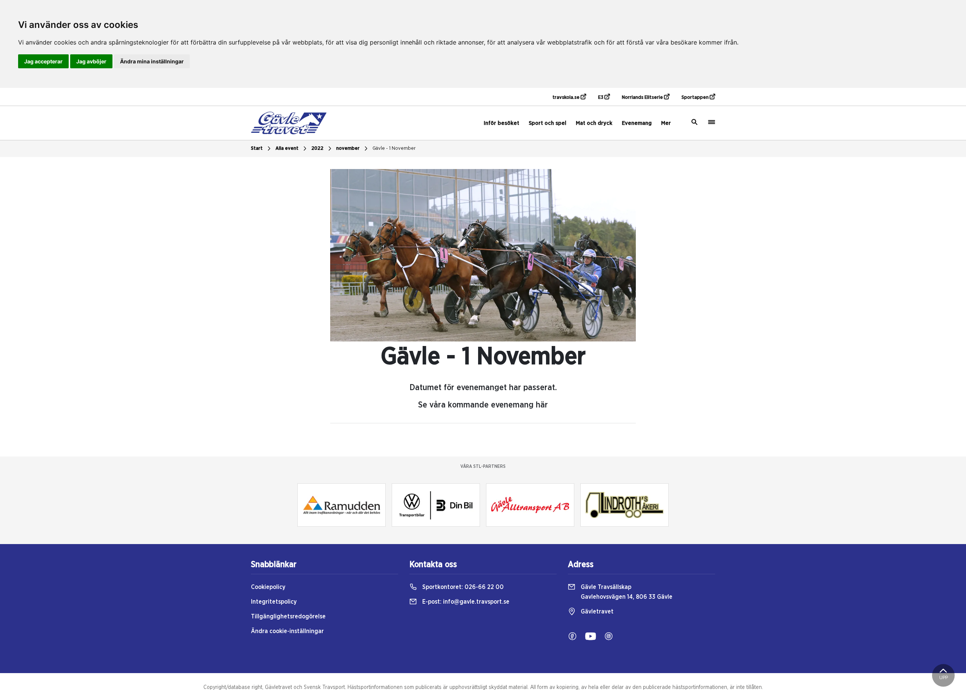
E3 (601, 97)
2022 (317, 148)
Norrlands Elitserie (643, 97)
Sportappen (695, 97)
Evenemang (637, 123)
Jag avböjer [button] (91, 61)
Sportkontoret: (462, 587)
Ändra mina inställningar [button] (152, 61)
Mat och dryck (594, 123)
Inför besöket (501, 123)
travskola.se (566, 97)
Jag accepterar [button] (43, 61)
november (348, 148)
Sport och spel (547, 123)
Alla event (286, 148)
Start (257, 148)
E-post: (465, 602)
